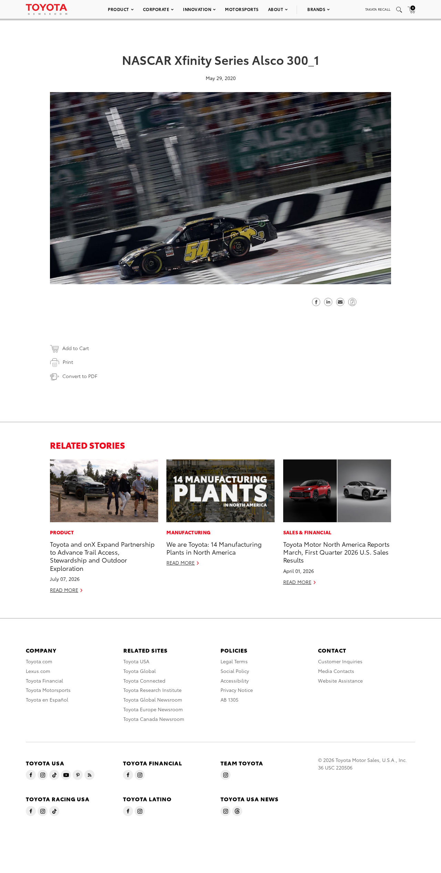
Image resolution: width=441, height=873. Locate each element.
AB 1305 (229, 699)
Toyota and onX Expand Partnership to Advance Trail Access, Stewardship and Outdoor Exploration (102, 555)
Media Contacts (336, 670)
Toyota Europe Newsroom (153, 709)
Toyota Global (139, 670)
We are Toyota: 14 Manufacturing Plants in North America (214, 547)
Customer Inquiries (340, 661)
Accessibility (234, 680)
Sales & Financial (307, 532)
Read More (64, 589)
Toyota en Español (47, 699)
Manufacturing (188, 532)
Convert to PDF (79, 376)
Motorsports (242, 9)
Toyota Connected (144, 680)
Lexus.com (38, 670)
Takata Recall (377, 9)
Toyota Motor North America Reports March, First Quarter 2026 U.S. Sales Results (336, 551)
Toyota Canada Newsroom (153, 718)
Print (68, 361)
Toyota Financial (44, 680)
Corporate (156, 9)
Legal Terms (234, 661)
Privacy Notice (236, 689)
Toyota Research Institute (152, 689)
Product (118, 9)
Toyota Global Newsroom (152, 699)
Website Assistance (340, 680)
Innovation (197, 9)
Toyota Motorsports (48, 689)
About (276, 9)
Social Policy (234, 670)
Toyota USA (136, 661)
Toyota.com (39, 661)
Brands (316, 9)
